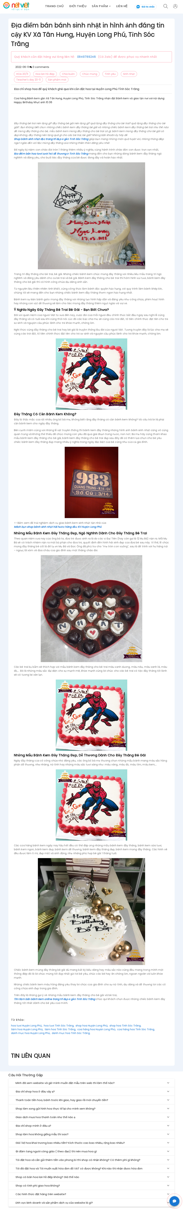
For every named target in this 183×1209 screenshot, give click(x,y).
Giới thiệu (77, 6)
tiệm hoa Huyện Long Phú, (27, 1029)
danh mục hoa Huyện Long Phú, (30, 1033)
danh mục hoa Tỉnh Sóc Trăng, (71, 1033)
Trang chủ (54, 6)
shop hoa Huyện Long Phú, (92, 1025)
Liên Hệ (122, 6)
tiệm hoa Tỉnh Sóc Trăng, (60, 1029)
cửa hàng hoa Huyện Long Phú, (96, 1029)
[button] (101, 6)
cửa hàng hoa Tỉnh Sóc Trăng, (136, 1029)
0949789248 (86, 57)
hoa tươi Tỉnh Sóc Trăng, (59, 1025)
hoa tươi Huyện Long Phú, (26, 1025)
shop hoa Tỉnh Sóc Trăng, (125, 1025)
